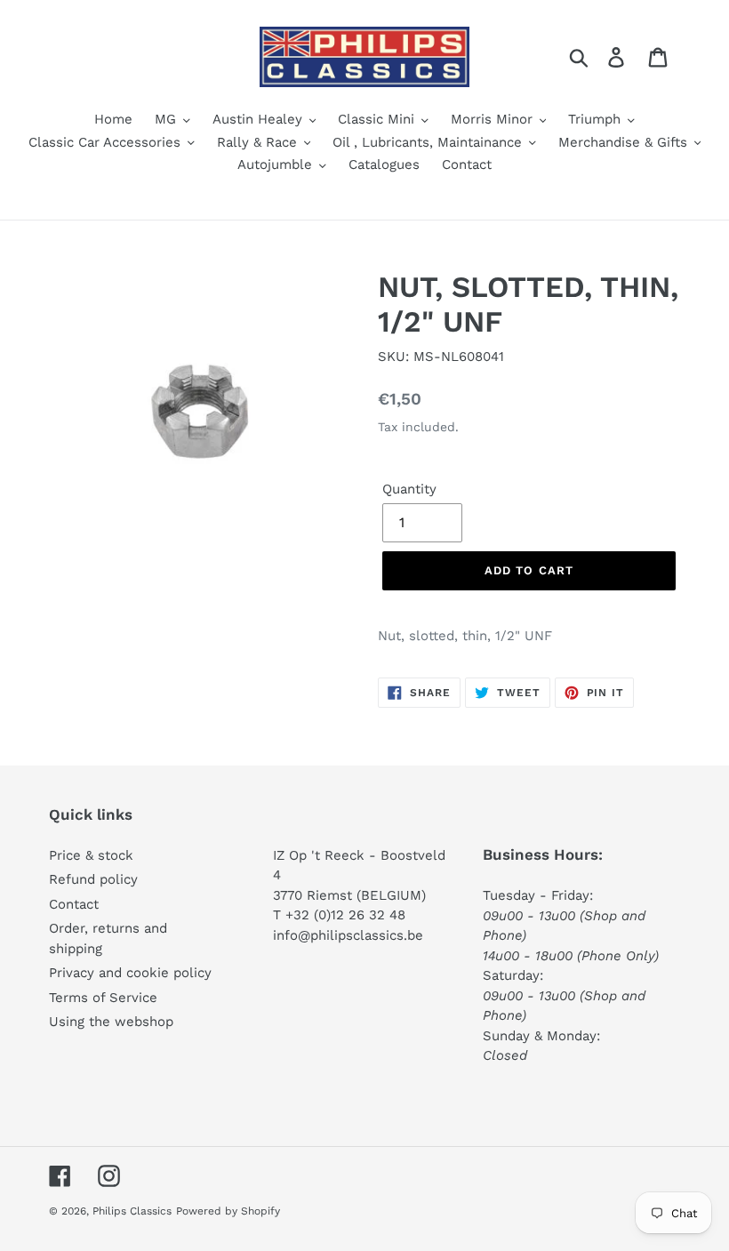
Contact (74, 904)
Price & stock (91, 855)
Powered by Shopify (228, 1211)
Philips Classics (132, 1211)
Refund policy (93, 879)
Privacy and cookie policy (130, 973)
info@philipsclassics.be (348, 935)
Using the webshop (111, 1022)
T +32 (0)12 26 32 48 (339, 915)
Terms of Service (103, 998)
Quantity (409, 489)
